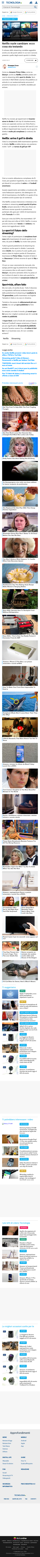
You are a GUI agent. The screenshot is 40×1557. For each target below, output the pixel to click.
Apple (23, 1443)
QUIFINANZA (33, 1542)
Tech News (6, 1446)
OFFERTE (23, 1034)
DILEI (21, 1542)
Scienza (5, 1449)
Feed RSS (6, 1499)
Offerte (5, 1451)
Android (23, 1440)
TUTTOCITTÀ (16, 1542)
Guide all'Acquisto (27, 1463)
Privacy (23, 1547)
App (22, 1446)
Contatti (33, 1499)
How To (23, 1461)
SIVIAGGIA (27, 1542)
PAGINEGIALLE (16, 1540)
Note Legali (16, 1547)
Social (5, 1473)
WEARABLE (23, 1227)
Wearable (6, 1461)
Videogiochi (6, 1478)
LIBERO (4, 1540)
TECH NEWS (24, 1147)
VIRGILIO (9, 1540)
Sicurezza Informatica (7, 1485)
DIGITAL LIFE (7, 1457)
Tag (26, 1499)
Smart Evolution (8, 1463)
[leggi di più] (37, 67)
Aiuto (26, 1548)
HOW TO (22, 1001)
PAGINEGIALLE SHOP (27, 1540)
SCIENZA (23, 1239)
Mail (31, 6)
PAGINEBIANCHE (7, 1542)
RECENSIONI (24, 1124)
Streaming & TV (8, 1475)
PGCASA (36, 1540)
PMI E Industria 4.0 (28, 1484)
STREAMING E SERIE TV (12, 16)
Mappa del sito (17, 1499)
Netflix (6, 338)
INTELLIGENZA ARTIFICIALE (28, 1012)
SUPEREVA (24, 1544)
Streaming (15, 338)
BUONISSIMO (16, 1544)
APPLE (22, 991)
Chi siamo (8, 1547)
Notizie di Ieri (7, 1443)
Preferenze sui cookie (17, 1548)
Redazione (25, 1469)
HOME (3, 16)
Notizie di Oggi (7, 1440)
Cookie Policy (30, 1547)
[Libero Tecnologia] (20, 1495)
